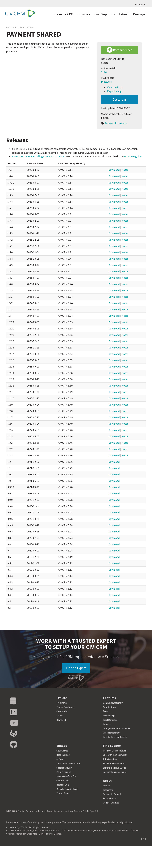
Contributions (109, 707)
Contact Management (113, 702)
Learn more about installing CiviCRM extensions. (39, 156)
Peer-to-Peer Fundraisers (115, 737)
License (106, 785)
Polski (86, 811)
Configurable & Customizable (116, 728)
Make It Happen (63, 772)
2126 (104, 72)
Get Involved (62, 750)
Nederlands (40, 811)
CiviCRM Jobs (62, 780)
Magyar (60, 811)
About (107, 781)
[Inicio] (19, 13)
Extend (124, 14)
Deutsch (77, 811)
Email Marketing (110, 719)
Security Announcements (114, 772)
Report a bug (114, 91)
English (21, 811)
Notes (125, 169)
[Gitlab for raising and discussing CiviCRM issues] (13, 733)
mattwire (106, 81)
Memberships (109, 715)
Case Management (111, 732)
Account (139, 4)
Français (51, 811)
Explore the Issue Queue (114, 767)
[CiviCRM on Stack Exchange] (13, 701)
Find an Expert (76, 668)
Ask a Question (110, 759)
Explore (61, 698)
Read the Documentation (114, 750)
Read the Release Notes (114, 763)
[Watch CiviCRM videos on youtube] (14, 723)
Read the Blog (63, 754)
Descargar (140, 14)
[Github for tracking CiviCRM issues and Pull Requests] (13, 744)
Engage (83, 14)
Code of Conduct (111, 802)
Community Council (112, 794)
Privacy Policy (109, 798)
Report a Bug (62, 784)
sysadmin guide (132, 156)
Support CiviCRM (64, 767)
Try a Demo (61, 702)
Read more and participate (120, 822)
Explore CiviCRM (62, 14)
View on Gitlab (115, 87)
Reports (107, 724)
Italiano (69, 811)
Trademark (108, 789)
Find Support (104, 14)
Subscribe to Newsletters (68, 763)
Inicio (8, 27)
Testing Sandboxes (65, 707)
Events (106, 711)
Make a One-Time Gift (66, 776)
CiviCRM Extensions (24, 27)
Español (94, 811)
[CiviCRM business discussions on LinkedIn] (13, 712)
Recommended (122, 50)
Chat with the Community (115, 754)
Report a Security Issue (67, 789)
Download (114, 169)
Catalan (30, 811)
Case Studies (62, 711)
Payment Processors (116, 123)
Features (109, 698)
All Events (60, 759)
